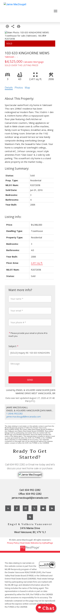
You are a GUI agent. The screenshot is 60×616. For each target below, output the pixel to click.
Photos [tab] (19, 87)
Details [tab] (9, 87)
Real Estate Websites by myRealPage (36, 543)
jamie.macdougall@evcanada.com (23, 416)
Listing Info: (13, 217)
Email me (33, 464)
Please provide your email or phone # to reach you (28, 335)
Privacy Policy (13, 543)
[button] (8, 508)
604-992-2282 (17, 464)
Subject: (12, 346)
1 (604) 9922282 (14, 413)
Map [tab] (27, 87)
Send (30, 379)
